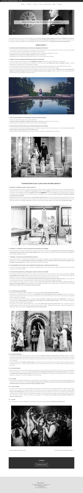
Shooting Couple (47, 4)
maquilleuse (43, 192)
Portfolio (23, 4)
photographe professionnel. (41, 47)
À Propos (35, 4)
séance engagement (21, 59)
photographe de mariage (36, 61)
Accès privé (59, 4)
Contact (40, 4)
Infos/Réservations (41, 464)
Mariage (29, 4)
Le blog (53, 4)
